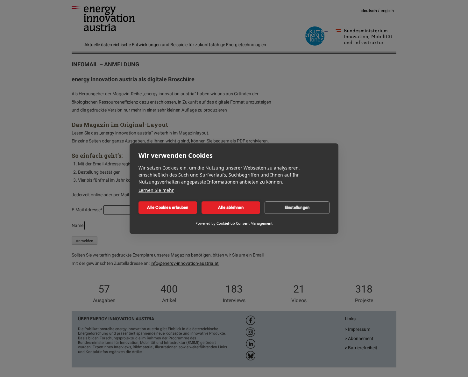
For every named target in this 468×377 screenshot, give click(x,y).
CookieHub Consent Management (244, 223)
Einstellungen (297, 207)
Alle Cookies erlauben (167, 207)
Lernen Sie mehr (156, 190)
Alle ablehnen (231, 207)
